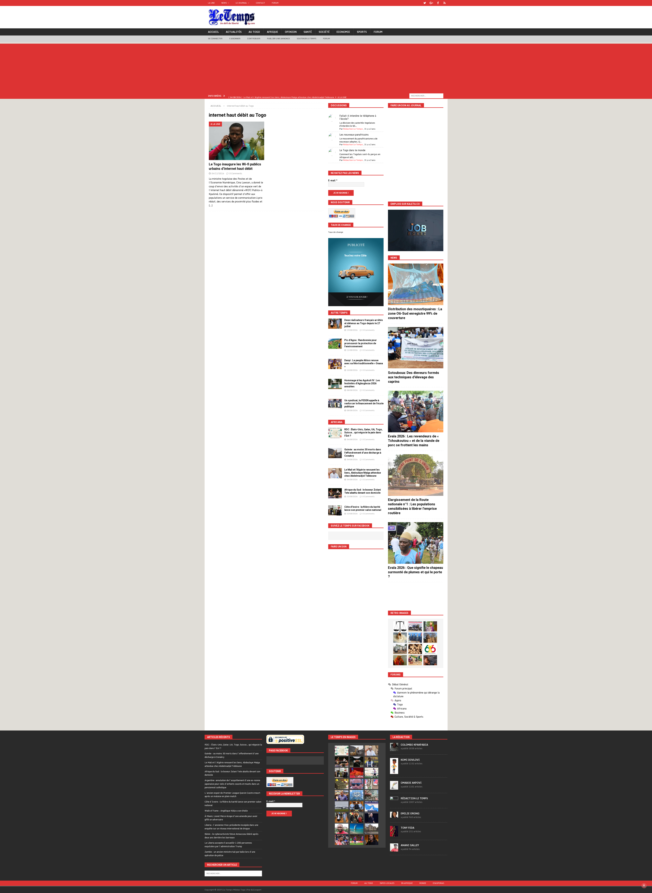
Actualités (234, 32)
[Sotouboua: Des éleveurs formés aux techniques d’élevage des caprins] (415, 348)
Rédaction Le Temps (353, 128)
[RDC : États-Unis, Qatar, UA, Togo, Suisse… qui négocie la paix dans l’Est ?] (335, 433)
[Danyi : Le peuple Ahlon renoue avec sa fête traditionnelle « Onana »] (335, 364)
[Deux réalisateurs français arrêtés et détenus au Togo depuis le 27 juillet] (335, 324)
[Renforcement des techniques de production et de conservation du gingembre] (415, 649)
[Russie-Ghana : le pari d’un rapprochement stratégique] (356, 818)
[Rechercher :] (426, 95)
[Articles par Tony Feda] (394, 834)
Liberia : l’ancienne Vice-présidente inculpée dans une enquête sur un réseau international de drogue (231, 826)
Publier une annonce (278, 38)
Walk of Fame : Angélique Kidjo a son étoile (226, 811)
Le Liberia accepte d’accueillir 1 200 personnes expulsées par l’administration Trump (228, 844)
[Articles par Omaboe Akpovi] (394, 788)
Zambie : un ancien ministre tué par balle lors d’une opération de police (230, 853)
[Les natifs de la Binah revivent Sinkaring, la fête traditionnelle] (415, 660)
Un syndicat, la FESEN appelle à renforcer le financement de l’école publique (364, 403)
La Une (211, 2)
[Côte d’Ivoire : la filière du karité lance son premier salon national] (335, 510)
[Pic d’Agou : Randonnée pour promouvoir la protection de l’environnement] (335, 344)
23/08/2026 (352, 496)
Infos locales (387, 883)
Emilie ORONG (410, 813)
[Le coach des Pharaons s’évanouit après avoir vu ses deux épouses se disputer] (371, 818)
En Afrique (407, 883)
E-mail (332, 180)
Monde (422, 883)
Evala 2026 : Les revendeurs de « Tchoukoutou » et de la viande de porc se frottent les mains (413, 440)
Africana (336, 422)
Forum (275, 2)
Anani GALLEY (410, 845)
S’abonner (234, 38)
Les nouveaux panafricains (354, 135)
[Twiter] (425, 3)
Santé (308, 32)
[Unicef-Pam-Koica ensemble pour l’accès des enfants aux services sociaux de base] (415, 638)
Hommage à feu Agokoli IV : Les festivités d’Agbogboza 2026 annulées (362, 383)
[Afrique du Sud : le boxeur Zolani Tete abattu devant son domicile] (335, 493)
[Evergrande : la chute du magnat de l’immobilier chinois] (356, 806)
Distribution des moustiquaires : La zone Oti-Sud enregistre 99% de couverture (415, 313)
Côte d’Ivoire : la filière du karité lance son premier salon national (233, 803)
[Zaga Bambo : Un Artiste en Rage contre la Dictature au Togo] (400, 660)
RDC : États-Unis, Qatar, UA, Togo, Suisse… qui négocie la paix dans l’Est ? (363, 432)
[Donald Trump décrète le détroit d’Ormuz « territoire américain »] (371, 806)
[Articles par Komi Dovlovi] (394, 772)
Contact (260, 2)
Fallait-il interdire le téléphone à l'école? (357, 117)
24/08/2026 (352, 439)
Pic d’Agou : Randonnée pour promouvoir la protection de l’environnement (360, 343)
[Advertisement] (326, 67)
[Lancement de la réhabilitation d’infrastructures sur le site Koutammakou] (430, 638)
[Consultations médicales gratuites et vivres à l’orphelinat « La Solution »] (415, 626)
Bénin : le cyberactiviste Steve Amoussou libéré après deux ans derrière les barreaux (231, 835)
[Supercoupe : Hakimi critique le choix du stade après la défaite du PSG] (356, 840)
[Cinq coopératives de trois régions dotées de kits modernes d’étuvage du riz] (400, 649)
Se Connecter (215, 38)
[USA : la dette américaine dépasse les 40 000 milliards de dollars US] (371, 795)
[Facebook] (438, 3)
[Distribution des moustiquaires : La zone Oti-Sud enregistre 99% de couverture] (415, 284)
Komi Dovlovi (410, 760)
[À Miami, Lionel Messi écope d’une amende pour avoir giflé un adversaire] (371, 773)
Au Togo (254, 32)
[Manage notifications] (644, 885)
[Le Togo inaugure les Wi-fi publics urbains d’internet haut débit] (236, 141)
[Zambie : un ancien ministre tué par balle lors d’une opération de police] (341, 795)
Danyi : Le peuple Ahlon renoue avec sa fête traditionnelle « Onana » (363, 363)
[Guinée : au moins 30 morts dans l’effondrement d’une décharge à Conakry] (335, 453)
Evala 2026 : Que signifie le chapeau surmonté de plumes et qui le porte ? (415, 572)
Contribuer (253, 38)
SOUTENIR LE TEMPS (306, 38)
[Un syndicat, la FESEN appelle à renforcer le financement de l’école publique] (335, 404)
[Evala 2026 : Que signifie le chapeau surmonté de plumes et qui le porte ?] (415, 543)
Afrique (272, 32)
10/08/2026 (352, 370)
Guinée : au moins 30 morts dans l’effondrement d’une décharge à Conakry (362, 452)
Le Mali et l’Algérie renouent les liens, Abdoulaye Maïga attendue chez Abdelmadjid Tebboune (362, 472)
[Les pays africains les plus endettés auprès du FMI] (356, 795)
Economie (343, 32)
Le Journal (241, 2)
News (224, 2)
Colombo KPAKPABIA (414, 745)
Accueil (213, 32)
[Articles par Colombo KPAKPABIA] (394, 749)
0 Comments (235, 173)
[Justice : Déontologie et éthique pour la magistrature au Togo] (400, 626)
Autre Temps (339, 312)
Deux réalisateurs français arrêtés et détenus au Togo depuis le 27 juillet (363, 323)
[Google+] (431, 3)
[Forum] (445, 3)
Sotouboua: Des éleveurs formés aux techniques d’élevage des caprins (413, 377)
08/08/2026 (352, 390)
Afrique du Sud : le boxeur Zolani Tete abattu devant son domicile (232, 773)
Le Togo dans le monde (352, 150)
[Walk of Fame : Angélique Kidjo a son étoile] (356, 773)
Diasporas (438, 883)
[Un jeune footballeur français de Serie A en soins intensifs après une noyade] (341, 840)
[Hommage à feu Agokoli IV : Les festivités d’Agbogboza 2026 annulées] (335, 384)
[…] (210, 205)
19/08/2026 (352, 330)
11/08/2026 (352, 350)
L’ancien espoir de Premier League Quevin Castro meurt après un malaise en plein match (232, 794)
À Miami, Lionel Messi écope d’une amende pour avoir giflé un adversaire (231, 818)
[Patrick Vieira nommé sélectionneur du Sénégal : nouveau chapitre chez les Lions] (341, 829)
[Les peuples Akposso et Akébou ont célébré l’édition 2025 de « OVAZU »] (400, 638)
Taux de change (335, 232)
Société (324, 32)
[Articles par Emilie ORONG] (394, 816)
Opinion (291, 32)
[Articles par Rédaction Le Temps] (394, 803)
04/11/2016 (218, 173)
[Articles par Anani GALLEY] (394, 850)
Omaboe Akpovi (411, 783)
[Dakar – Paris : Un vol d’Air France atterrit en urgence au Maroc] (341, 806)
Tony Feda (407, 828)
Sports (362, 32)
